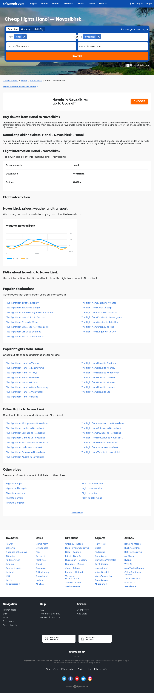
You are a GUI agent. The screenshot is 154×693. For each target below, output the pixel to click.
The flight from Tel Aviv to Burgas (23, 308)
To (80, 37)
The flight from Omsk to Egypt (97, 308)
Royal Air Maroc (132, 544)
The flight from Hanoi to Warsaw (22, 377)
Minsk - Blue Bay (73, 556)
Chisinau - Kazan (74, 544)
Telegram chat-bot (50, 614)
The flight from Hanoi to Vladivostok (24, 392)
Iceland (10, 572)
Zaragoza (41, 568)
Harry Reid (100, 544)
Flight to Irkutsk (89, 493)
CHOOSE (139, 101)
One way (25, 29)
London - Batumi (74, 572)
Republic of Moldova (16, 552)
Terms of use (52, 669)
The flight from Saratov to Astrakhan (100, 322)
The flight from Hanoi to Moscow (98, 382)
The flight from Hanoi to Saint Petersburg (27, 387)
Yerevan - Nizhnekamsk (72, 577)
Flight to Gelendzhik (92, 488)
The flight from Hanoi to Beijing (22, 397)
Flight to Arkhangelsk (17, 488)
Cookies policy (84, 669)
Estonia (10, 564)
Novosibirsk (36, 81)
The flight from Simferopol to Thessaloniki (27, 327)
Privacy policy (68, 669)
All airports (100, 584)
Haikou (39, 580)
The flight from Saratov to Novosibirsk (25, 452)
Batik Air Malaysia (133, 552)
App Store (82, 614)
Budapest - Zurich (74, 564)
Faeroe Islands (13, 568)
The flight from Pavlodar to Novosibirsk (101, 433)
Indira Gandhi (102, 572)
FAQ (42, 610)
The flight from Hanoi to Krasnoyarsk (25, 368)
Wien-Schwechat (103, 576)
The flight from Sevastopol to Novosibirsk (103, 423)
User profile (83, 610)
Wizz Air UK (130, 583)
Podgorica (100, 552)
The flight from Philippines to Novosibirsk (27, 423)
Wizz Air (128, 564)
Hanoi (24, 81)
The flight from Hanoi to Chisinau (99, 363)
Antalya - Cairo (73, 583)
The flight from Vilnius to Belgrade (23, 332)
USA (8, 576)
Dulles (98, 548)
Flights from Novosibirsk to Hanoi (19, 87)
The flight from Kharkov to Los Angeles (102, 317)
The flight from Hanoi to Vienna (22, 363)
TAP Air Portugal (132, 579)
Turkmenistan (13, 560)
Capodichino (101, 580)
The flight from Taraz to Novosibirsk (100, 447)
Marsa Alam (42, 544)
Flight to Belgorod (15, 503)
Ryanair (128, 560)
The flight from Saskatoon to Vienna (24, 336)
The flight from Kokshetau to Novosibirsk (27, 442)
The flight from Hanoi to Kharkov (98, 368)
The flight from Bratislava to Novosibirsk (102, 438)
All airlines (129, 586)
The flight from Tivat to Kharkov (22, 303)
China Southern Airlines (132, 573)
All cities (40, 584)
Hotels (6, 617)
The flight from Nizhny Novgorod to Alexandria (30, 312)
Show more (77, 513)
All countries (12, 584)
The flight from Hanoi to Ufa (96, 392)
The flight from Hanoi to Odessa (98, 377)
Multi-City (38, 29)
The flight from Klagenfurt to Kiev (99, 332)
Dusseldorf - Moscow (76, 560)
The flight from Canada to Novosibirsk (25, 438)
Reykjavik (40, 556)
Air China (129, 556)
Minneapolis (42, 548)
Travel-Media (10, 625)
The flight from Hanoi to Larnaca (98, 387)
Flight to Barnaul (14, 498)
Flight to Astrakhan (16, 493)
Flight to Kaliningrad (92, 498)
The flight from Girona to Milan (22, 322)
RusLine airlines (132, 548)
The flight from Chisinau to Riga (98, 327)
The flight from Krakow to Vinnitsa (99, 303)
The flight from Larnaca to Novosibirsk (25, 433)
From (10, 37)
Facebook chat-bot (50, 617)
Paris (38, 552)
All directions (71, 586)
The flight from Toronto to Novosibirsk (101, 452)
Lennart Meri (101, 568)
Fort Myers (41, 560)
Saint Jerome (102, 564)
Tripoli (39, 564)
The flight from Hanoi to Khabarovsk (100, 373)
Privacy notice (101, 669)
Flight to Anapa (14, 483)
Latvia (9, 580)
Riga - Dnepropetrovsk (77, 548)
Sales (6, 614)
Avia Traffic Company (135, 568)
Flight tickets (9, 610)
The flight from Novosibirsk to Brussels (25, 317)
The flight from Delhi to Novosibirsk (24, 447)
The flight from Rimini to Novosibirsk (100, 442)
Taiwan (9, 544)
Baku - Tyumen (73, 552)
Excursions (8, 621)
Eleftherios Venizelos (105, 560)
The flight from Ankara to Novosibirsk (25, 457)
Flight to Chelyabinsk (92, 483)
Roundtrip (13, 29)
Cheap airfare (10, 81)
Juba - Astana (72, 568)
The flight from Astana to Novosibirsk (101, 312)
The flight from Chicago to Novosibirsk (101, 428)
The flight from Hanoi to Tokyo (21, 373)
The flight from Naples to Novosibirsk (25, 428)
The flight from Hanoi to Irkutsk (22, 382)
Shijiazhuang (42, 572)
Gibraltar (10, 556)
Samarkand (42, 576)
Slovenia (10, 548)
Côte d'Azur (101, 556)
